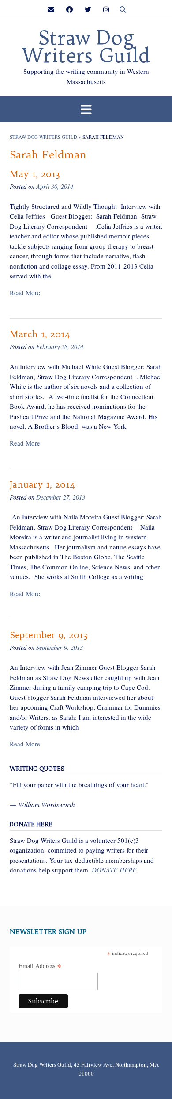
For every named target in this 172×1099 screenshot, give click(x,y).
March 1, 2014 (40, 333)
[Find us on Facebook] (69, 9)
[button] (86, 109)
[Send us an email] (51, 9)
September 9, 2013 (49, 634)
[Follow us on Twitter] (88, 9)
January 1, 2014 (42, 484)
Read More (25, 292)
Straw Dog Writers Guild (86, 47)
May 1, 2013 (35, 173)
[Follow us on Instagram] (106, 9)
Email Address (40, 966)
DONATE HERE (114, 869)
